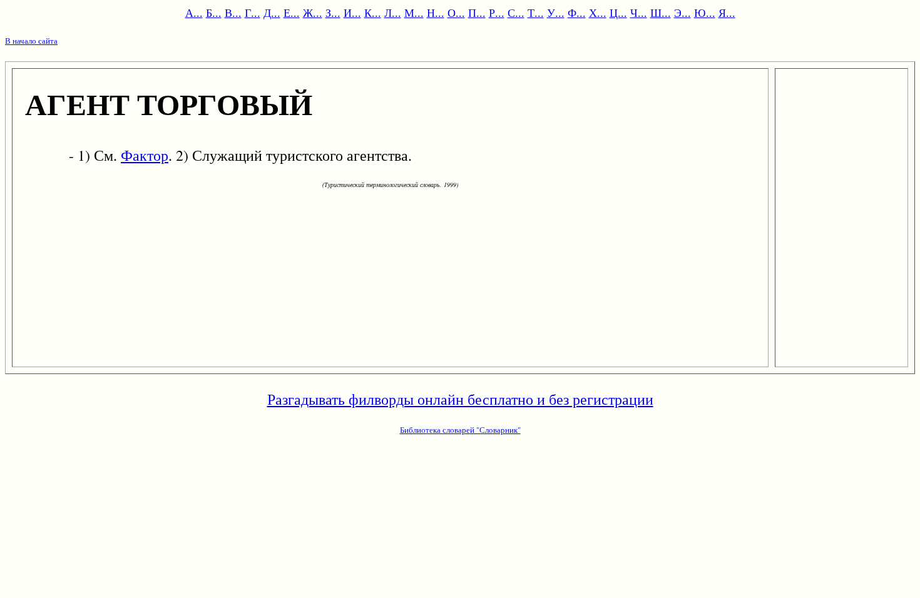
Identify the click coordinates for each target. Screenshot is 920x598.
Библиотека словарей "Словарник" (460, 429)
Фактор (144, 155)
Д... (271, 12)
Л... (392, 12)
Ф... (577, 12)
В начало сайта (31, 40)
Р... (496, 12)
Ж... (312, 12)
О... (456, 12)
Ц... (618, 12)
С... (516, 12)
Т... (536, 12)
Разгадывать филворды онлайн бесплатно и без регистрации (460, 399)
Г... (252, 12)
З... (332, 12)
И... (352, 12)
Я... (726, 12)
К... (372, 12)
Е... (292, 12)
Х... (597, 12)
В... (233, 12)
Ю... (704, 12)
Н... (435, 12)
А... (194, 12)
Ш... (660, 12)
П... (477, 12)
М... (414, 12)
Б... (214, 12)
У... (556, 12)
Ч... (638, 12)
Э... (682, 12)
